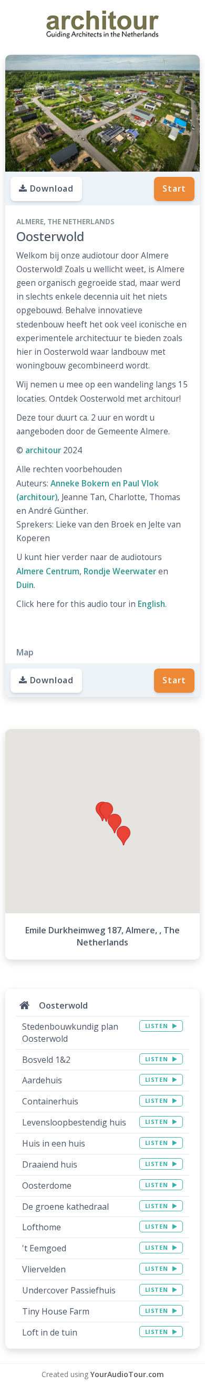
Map (25, 652)
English (151, 604)
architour (43, 450)
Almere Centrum (47, 571)
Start (174, 188)
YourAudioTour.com (127, 1374)
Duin (25, 585)
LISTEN (157, 1026)
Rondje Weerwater (120, 571)
